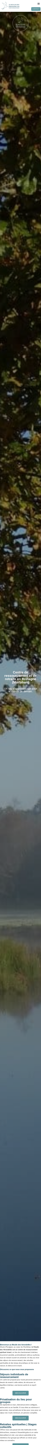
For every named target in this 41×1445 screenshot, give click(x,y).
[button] (38, 3)
